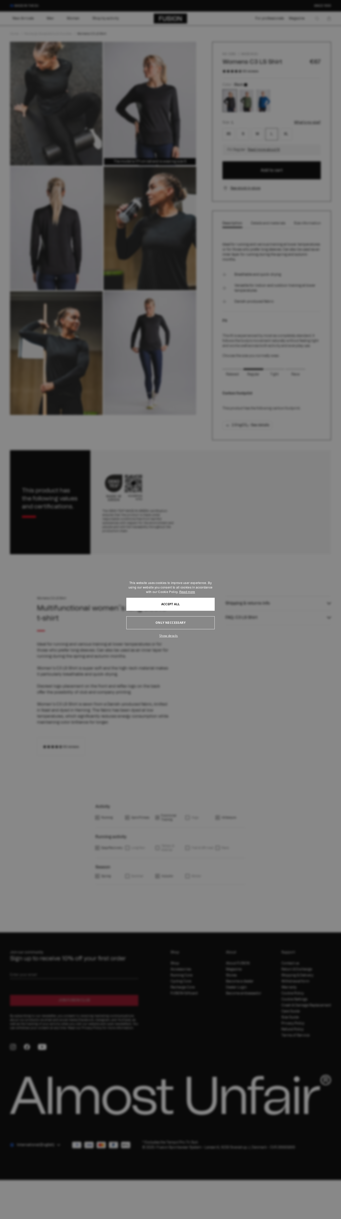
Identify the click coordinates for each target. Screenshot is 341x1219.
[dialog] (170, 609)
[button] (170, 636)
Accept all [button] (170, 604)
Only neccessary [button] (170, 623)
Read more (187, 591)
